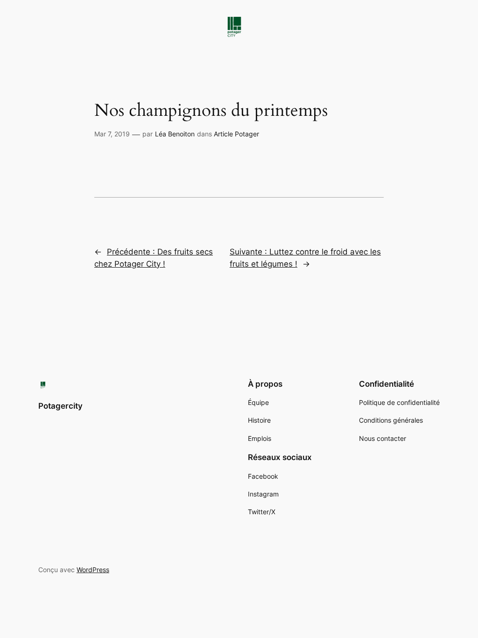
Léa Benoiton (175, 134)
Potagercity (60, 406)
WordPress (93, 570)
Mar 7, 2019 (112, 134)
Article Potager (236, 134)
